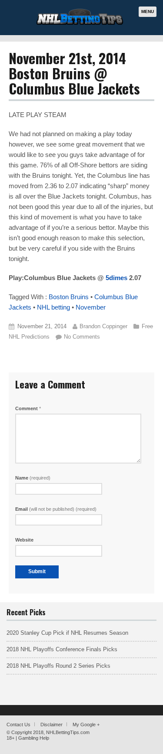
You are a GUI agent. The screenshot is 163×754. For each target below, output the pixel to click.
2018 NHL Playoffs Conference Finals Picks (62, 649)
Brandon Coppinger (103, 326)
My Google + (86, 724)
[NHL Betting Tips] (80, 23)
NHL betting (53, 307)
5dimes (115, 277)
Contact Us (18, 724)
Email (55, 509)
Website (24, 539)
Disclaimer (51, 724)
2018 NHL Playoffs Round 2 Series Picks (58, 666)
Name (32, 477)
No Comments (82, 336)
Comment (28, 408)
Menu (147, 11)
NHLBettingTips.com (68, 732)
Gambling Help (33, 738)
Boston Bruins (69, 296)
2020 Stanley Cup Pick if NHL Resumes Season (67, 633)
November (91, 307)
